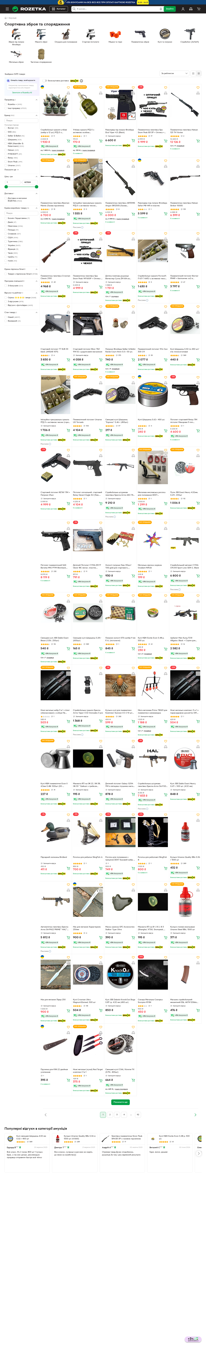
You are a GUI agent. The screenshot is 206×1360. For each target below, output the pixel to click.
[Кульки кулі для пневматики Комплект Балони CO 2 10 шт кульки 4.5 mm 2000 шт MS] (120, 685)
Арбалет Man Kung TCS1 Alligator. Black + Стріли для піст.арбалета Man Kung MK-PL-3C (184, 639)
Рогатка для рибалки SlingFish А (87, 857)
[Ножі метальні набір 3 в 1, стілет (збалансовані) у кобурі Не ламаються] (56, 685)
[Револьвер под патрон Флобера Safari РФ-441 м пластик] (153, 178)
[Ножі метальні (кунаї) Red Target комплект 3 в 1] (88, 1044)
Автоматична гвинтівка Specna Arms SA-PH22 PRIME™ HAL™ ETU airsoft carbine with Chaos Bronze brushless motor (54, 928)
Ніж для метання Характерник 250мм (87, 928)
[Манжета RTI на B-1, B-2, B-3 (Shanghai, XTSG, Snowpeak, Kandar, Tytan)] (153, 901)
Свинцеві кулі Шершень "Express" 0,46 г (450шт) (116, 421)
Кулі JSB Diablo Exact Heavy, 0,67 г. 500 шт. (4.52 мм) (183, 785)
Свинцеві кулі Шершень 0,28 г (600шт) (87, 639)
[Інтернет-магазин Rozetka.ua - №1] (29, 9)
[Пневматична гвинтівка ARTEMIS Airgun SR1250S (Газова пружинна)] (120, 178)
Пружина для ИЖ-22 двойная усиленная (54, 1071)
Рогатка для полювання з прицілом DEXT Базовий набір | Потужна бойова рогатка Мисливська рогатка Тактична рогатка (119, 858)
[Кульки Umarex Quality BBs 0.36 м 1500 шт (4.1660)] (58, 1139)
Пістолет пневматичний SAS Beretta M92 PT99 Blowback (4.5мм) (53, 566)
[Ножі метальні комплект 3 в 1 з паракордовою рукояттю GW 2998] (185, 685)
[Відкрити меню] (7, 9)
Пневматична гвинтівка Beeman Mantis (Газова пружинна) (55, 204)
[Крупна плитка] (193, 73)
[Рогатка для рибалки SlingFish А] (88, 832)
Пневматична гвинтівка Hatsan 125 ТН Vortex (184, 131)
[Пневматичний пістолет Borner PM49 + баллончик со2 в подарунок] (185, 250)
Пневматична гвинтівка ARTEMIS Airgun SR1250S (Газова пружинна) (120, 204)
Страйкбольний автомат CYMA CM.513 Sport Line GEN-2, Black (184, 566)
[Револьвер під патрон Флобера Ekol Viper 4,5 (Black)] (120, 104)
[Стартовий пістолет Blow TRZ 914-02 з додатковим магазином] (88, 323)
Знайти (169, 9)
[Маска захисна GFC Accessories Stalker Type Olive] (120, 901)
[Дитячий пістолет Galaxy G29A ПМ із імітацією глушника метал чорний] (120, 758)
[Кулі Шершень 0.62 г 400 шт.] (153, 394)
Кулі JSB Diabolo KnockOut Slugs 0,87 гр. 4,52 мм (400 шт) (120, 1001)
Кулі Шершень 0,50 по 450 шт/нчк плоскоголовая (184, 350)
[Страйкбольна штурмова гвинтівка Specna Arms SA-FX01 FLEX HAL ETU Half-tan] (153, 758)
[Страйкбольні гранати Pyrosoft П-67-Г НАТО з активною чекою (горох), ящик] (153, 250)
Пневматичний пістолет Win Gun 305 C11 (153, 350)
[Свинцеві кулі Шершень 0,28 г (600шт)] (88, 612)
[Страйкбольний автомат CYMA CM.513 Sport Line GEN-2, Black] (185, 540)
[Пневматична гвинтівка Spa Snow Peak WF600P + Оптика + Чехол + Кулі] (88, 250)
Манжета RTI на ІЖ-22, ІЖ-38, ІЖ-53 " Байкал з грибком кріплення (86, 785)
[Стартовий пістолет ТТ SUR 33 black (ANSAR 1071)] (56, 323)
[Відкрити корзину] (199, 9)
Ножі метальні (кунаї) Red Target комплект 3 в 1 (88, 1071)
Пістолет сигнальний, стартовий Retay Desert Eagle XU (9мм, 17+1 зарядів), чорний (87, 494)
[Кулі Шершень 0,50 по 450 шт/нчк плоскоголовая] (185, 323)
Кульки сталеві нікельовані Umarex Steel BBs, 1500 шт (182, 928)
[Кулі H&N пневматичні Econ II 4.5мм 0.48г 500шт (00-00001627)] (56, 758)
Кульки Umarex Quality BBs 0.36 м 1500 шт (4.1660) (79, 1137)
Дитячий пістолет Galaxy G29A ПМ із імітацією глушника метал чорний (119, 785)
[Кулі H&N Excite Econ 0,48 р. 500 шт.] (153, 612)
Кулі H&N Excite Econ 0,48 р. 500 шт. (151, 639)
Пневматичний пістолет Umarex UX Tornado (87, 421)
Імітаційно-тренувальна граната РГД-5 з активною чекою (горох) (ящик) (55, 421)
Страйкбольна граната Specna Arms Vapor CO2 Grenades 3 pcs (88, 711)
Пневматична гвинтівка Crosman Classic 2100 (55, 277)
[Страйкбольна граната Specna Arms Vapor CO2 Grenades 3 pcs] (88, 685)
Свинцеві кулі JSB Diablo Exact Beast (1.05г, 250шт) (54, 639)
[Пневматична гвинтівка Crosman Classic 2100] (56, 250)
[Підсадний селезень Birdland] (56, 832)
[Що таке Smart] (81, 80)
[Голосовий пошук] (161, 9)
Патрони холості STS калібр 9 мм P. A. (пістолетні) (120, 639)
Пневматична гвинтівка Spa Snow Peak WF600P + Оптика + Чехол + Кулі (87, 277)
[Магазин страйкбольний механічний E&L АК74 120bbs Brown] (185, 974)
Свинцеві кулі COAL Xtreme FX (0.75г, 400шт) (119, 1071)
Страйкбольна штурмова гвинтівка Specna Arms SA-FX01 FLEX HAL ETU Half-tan (152, 785)
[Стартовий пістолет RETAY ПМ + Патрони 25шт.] (56, 467)
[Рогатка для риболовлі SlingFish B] (153, 832)
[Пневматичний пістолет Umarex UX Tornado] (88, 394)
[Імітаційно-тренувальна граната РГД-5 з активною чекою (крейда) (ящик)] (88, 178)
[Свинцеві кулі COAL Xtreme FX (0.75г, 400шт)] (120, 1044)
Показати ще (10, 170)
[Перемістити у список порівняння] (68, 93)
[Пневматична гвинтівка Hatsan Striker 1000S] (185, 178)
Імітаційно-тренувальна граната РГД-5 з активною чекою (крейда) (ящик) (87, 204)
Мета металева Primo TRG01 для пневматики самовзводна (152, 711)
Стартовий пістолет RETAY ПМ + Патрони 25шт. (55, 494)
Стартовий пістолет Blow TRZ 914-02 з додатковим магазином (87, 350)
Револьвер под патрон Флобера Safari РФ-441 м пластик (152, 204)
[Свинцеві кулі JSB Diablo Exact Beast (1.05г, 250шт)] (56, 612)
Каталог (61, 9)
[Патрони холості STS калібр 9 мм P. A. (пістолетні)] (120, 612)
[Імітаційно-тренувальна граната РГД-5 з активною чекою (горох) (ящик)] (56, 394)
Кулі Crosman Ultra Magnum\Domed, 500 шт (84, 1001)
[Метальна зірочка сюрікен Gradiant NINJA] (153, 540)
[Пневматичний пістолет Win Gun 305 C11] (153, 323)
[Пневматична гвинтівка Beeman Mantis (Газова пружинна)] (56, 178)
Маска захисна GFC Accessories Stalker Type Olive (120, 928)
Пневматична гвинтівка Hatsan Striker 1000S (184, 204)
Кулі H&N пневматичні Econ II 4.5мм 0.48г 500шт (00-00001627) (54, 785)
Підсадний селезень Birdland (54, 857)
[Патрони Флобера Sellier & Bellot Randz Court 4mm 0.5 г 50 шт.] (120, 323)
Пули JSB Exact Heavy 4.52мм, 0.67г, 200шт (184, 494)
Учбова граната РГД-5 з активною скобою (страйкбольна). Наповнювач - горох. (86, 131)
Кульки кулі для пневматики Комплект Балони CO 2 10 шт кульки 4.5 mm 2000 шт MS (118, 711)
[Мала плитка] (198, 73)
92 (138, 1115)
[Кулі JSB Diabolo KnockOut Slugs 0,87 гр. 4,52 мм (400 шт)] (120, 974)
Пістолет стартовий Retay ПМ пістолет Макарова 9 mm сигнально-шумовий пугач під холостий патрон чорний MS (183, 421)
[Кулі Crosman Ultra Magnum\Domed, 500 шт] (88, 974)
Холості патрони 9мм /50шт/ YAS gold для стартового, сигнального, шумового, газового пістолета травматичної (120, 566)
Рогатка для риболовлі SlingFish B (152, 858)
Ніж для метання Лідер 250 (53, 1000)
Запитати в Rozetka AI (22, 93)
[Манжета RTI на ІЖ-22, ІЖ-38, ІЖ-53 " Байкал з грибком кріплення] (88, 758)
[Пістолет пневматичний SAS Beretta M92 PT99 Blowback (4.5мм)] (56, 540)
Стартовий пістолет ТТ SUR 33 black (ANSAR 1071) (54, 350)
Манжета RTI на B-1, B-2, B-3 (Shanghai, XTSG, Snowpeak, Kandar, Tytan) (151, 928)
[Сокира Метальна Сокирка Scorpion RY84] (153, 974)
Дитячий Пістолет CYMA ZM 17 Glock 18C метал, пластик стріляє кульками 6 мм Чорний (87, 566)
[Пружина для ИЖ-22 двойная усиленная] (56, 1044)
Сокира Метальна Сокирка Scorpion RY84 (150, 1001)
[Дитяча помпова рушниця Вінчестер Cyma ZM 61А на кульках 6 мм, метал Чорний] (120, 250)
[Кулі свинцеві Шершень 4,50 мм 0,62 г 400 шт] (10, 1139)
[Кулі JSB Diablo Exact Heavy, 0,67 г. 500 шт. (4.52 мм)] (185, 758)
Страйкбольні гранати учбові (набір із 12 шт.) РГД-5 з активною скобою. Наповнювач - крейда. (56, 131)
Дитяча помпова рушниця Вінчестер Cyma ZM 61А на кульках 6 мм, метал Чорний (118, 277)
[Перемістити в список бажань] (68, 87)
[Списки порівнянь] (191, 9)
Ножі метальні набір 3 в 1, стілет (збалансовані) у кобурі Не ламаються (55, 711)
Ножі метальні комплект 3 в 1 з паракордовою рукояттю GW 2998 (184, 711)
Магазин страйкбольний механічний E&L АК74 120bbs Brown (183, 1001)
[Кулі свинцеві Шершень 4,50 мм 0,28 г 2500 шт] (200, 1139)
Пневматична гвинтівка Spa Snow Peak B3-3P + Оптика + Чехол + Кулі (151, 131)
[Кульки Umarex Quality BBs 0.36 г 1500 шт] (185, 832)
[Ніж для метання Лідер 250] (56, 974)
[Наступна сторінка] (195, 1115)
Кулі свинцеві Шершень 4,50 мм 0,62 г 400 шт (31, 1137)
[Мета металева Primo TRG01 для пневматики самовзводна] (153, 685)
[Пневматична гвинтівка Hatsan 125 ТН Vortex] (185, 104)
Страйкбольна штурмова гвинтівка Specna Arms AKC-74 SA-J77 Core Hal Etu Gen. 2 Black (120, 494)
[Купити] (68, 141)
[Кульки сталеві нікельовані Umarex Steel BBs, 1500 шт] (185, 901)
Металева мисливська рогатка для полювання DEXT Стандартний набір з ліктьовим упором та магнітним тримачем (152, 494)
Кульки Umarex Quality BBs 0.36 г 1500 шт (185, 858)
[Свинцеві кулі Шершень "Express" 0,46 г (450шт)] (120, 394)
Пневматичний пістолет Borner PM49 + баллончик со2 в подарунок (184, 277)
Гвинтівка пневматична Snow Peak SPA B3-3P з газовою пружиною (127, 1137)
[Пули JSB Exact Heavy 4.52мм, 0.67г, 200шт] (185, 467)
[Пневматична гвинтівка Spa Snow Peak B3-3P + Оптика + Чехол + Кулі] (153, 104)
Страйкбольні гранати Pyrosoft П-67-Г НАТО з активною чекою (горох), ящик (152, 277)
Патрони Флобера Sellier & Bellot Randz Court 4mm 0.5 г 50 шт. (120, 350)
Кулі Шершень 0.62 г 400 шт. (151, 420)
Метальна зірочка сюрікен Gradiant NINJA (150, 566)
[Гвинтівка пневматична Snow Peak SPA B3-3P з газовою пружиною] (105, 1139)
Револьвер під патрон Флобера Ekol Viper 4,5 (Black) (119, 131)
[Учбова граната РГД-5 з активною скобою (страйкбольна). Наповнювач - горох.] (88, 104)
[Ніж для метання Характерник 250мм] (88, 901)
